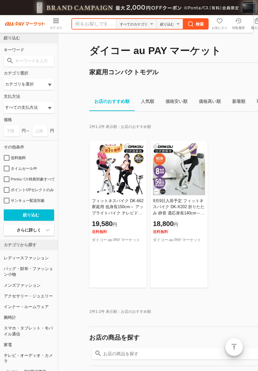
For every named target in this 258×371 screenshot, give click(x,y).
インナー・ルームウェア (26, 306)
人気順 (147, 101)
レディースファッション (26, 258)
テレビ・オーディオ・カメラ (28, 358)
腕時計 (10, 317)
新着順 (238, 101)
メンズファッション (22, 285)
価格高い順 (210, 101)
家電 (8, 344)
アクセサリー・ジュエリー (28, 296)
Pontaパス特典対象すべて (32, 179)
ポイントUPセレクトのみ (32, 190)
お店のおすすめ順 (112, 101)
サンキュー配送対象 (28, 200)
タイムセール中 (24, 168)
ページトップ (234, 347)
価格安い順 (176, 101)
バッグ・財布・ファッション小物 (28, 271)
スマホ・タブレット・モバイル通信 (28, 331)
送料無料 (18, 158)
